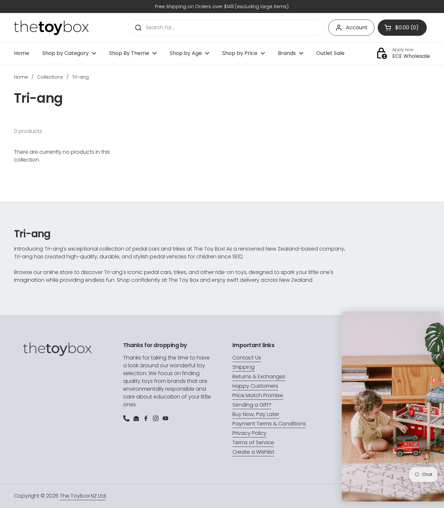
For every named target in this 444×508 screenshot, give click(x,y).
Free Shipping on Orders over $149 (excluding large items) (222, 6)
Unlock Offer (379, 454)
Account (357, 27)
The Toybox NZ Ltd (83, 496)
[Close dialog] (434, 319)
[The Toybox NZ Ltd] (51, 27)
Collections (50, 77)
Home (21, 77)
